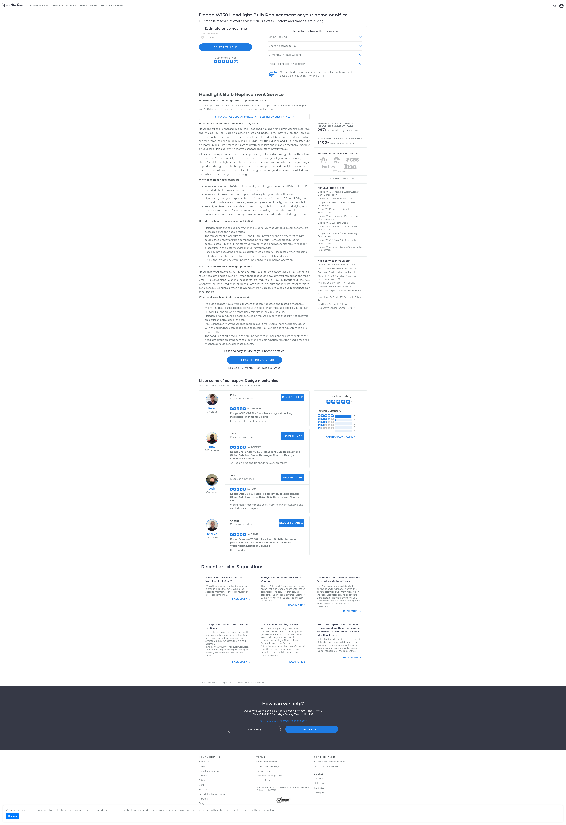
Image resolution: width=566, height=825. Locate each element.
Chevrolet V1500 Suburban (331, 276)
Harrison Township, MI (329, 279)
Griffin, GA (351, 268)
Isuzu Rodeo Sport (327, 290)
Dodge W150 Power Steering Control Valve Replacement (340, 248)
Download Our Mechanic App (330, 766)
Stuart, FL (352, 264)
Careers (203, 775)
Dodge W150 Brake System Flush (335, 198)
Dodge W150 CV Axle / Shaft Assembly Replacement (337, 228)
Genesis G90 (324, 286)
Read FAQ (254, 729)
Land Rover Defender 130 (330, 297)
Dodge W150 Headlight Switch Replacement (333, 211)
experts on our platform (342, 143)
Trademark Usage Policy (269, 775)
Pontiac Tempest (326, 268)
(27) (236, 61)
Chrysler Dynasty (326, 264)
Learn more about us (340, 178)
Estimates (204, 789)
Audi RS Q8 (324, 283)
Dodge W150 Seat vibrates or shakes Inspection (336, 204)
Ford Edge (323, 304)
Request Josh (292, 477)
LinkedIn (319, 783)
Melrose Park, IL (347, 272)
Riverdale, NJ (348, 286)
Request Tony (292, 435)
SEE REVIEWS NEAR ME (340, 437)
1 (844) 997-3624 (268, 720)
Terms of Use (263, 780)
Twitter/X (319, 787)
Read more (240, 599)
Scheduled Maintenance (212, 794)
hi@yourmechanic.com (293, 720)
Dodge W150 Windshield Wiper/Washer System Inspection (338, 193)
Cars (201, 784)
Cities (202, 780)
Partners (203, 798)
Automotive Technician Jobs (329, 761)
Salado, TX (345, 304)
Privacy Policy (264, 770)
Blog (201, 803)
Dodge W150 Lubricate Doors (333, 222)
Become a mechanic (112, 5)
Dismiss (12, 816)
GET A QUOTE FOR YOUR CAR (254, 360)
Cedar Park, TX (347, 308)
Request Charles (291, 522)
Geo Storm (323, 308)
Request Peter (292, 397)
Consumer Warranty (267, 761)
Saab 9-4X (323, 272)
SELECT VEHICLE (225, 47)
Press (202, 766)
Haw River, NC (348, 283)
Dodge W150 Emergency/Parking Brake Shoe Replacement (338, 217)
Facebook (319, 778)
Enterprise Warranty (267, 766)
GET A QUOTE (311, 729)
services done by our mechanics (343, 130)
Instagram (319, 792)
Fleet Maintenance (209, 770)
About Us (204, 761)
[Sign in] (561, 6)
